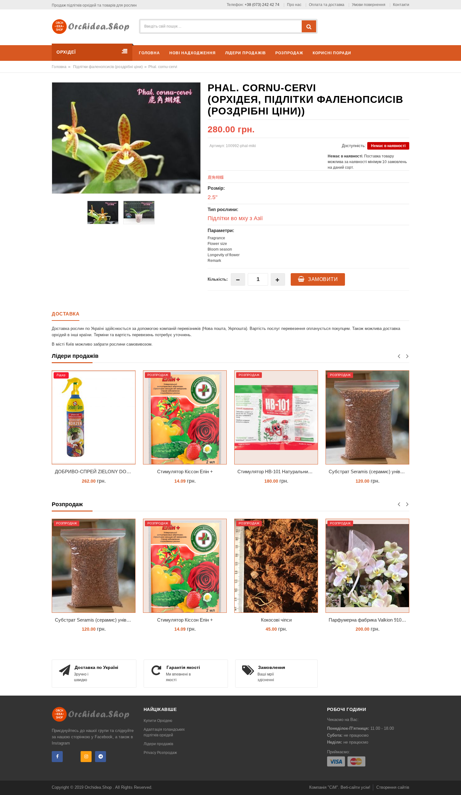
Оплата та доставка (326, 5)
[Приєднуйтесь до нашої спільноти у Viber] (71, 756)
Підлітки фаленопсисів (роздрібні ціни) (108, 67)
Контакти (401, 5)
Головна (59, 67)
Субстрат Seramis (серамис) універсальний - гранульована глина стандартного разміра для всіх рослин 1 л (369, 471)
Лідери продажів (158, 744)
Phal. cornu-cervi (162, 67)
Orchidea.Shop (99, 787)
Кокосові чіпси (276, 620)
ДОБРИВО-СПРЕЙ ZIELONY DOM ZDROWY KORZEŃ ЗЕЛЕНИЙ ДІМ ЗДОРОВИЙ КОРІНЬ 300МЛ (95, 471)
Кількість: (218, 279)
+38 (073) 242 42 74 (262, 5)
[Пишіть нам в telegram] (100, 756)
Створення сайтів (392, 787)
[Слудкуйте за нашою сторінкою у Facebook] (57, 756)
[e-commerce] (93, 26)
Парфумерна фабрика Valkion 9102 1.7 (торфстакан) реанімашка (369, 620)
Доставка (65, 313)
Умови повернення (368, 5)
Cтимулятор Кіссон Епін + (185, 471)
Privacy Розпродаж (160, 752)
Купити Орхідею (158, 720)
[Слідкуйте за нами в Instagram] (86, 756)
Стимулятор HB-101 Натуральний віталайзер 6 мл (277, 471)
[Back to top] (454, 784)
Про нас (294, 5)
